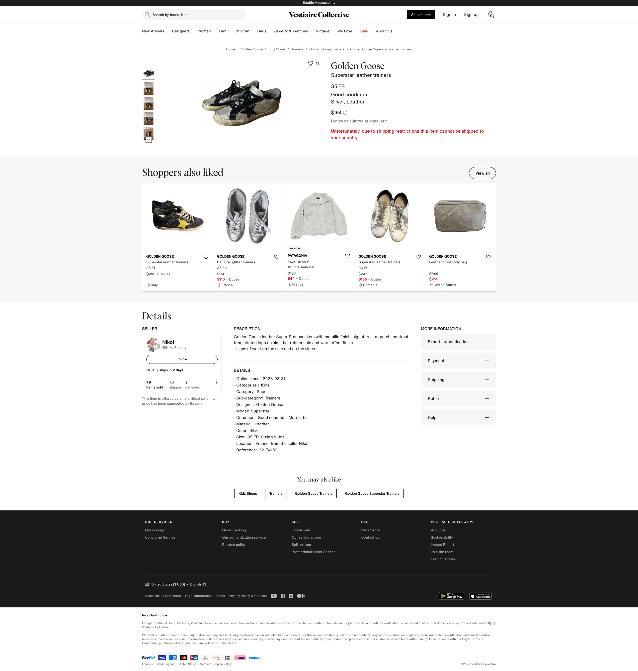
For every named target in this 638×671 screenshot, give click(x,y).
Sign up (471, 14)
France (146, 664)
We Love (344, 31)
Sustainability (442, 537)
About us (438, 530)
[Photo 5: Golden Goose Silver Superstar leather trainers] (148, 133)
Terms (220, 595)
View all (482, 173)
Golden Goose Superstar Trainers (372, 493)
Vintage (322, 31)
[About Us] (396, 31)
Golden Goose (252, 49)
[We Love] (356, 31)
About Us (384, 31)
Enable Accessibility (319, 2)
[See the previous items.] (149, 67)
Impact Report (442, 544)
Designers (181, 31)
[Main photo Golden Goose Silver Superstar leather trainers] (148, 73)
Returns (435, 398)
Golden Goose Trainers (326, 49)
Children (242, 31)
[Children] (253, 31)
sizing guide (273, 437)
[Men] (231, 31)
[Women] (215, 31)
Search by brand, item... (172, 14)
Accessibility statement (163, 595)
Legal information (198, 595)
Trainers (297, 49)
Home (230, 49)
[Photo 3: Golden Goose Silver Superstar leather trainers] (148, 103)
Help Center (371, 530)
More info (298, 417)
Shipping (436, 380)
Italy (229, 664)
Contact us (370, 537)
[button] (490, 14)
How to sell (301, 530)
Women (204, 31)
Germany (206, 664)
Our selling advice (306, 537)
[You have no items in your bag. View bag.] (490, 14)
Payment (436, 361)
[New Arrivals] (168, 31)
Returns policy (233, 544)
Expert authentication (448, 342)
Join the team (442, 552)
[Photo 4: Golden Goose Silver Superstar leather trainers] (148, 118)
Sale (364, 31)
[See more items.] (149, 140)
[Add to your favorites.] (206, 257)
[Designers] (194, 31)
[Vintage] (333, 31)
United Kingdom (165, 664)
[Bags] (270, 31)
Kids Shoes (277, 49)
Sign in (449, 14)
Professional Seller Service (313, 552)
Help (432, 417)
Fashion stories (443, 559)
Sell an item (421, 14)
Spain (219, 664)
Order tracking (234, 530)
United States (188, 664)
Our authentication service (244, 537)
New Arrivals (153, 31)
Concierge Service (160, 537)
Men (223, 31)
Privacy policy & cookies (248, 595)
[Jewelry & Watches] (312, 31)
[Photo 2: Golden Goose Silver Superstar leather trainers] (148, 88)
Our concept (155, 530)
